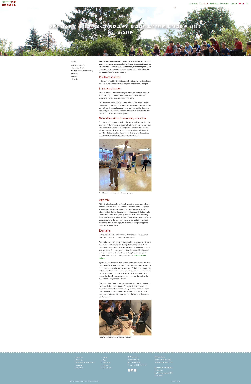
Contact (234, 4)
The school (203, 4)
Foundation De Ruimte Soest (85, 362)
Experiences (107, 362)
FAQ (104, 360)
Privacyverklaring (175, 381)
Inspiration (224, 4)
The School (79, 360)
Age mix (75, 76)
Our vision (193, 4)
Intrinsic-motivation (78, 68)
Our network (107, 368)
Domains (75, 79)
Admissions (214, 4)
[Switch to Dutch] (240, 3)
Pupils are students (78, 65)
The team (106, 365)
